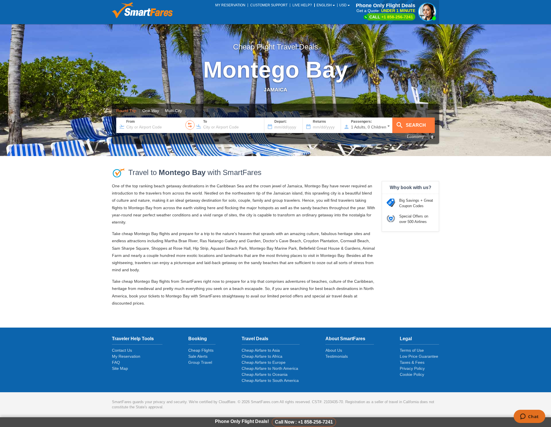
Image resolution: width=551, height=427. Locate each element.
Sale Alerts (197, 356)
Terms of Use (412, 350)
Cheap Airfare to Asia (261, 350)
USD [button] (343, 5)
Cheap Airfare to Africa (262, 356)
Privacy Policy (412, 368)
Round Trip (126, 111)
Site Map (120, 368)
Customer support (269, 5)
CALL (391, 17)
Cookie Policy (412, 374)
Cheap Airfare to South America (270, 380)
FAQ (116, 362)
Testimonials (336, 356)
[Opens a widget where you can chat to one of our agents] (529, 417)
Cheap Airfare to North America (270, 368)
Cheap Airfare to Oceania (265, 374)
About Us (333, 350)
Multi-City (173, 111)
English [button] (325, 5)
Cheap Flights (201, 350)
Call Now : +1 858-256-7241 (304, 422)
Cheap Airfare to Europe (264, 362)
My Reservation (126, 356)
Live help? (302, 5)
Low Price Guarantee (419, 356)
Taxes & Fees (412, 362)
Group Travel (200, 362)
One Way (150, 111)
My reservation (230, 5)
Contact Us (122, 350)
